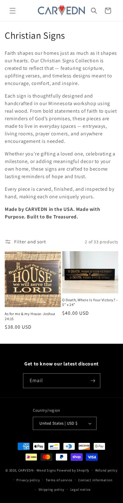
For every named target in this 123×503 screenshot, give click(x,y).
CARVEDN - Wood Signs (37, 470)
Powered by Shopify (73, 470)
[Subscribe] (93, 380)
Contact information (95, 480)
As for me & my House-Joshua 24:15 (30, 316)
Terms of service (59, 480)
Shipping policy (51, 489)
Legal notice (80, 489)
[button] (13, 11)
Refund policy (106, 470)
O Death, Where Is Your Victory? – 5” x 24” (90, 302)
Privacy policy (28, 480)
